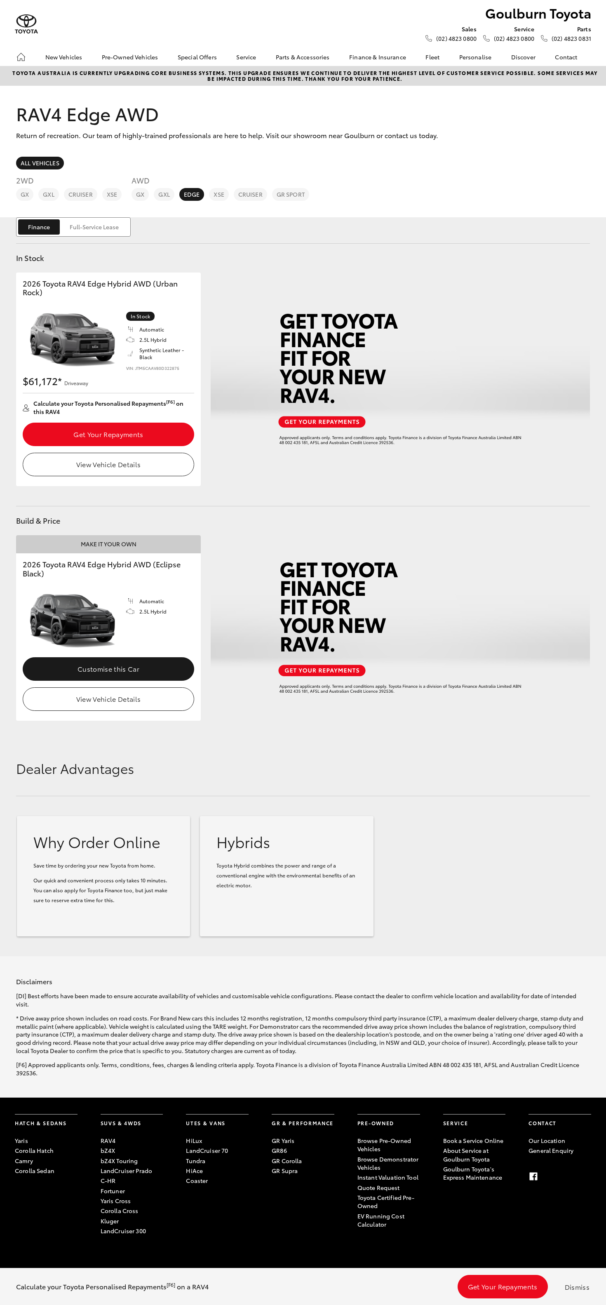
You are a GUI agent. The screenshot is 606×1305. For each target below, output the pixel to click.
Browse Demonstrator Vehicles (388, 1163)
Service (246, 57)
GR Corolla (287, 1161)
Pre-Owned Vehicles (130, 57)
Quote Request (378, 1187)
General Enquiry (550, 1150)
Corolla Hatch (34, 1150)
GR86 (279, 1150)
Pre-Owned (375, 1122)
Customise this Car (108, 668)
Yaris (21, 1140)
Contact (566, 57)
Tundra (195, 1161)
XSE (112, 194)
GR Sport (291, 194)
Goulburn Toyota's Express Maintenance (473, 1173)
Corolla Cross (120, 1210)
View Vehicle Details (108, 464)
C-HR (108, 1180)
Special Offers (197, 57)
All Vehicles (40, 163)
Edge (192, 194)
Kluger (110, 1221)
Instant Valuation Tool (387, 1177)
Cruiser (80, 194)
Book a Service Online (473, 1140)
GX (25, 194)
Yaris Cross (116, 1201)
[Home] (21, 57)
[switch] (73, 227)
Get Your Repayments (108, 434)
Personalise (475, 57)
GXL (48, 194)
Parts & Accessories (303, 57)
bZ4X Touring (119, 1161)
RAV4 (108, 1140)
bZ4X (108, 1150)
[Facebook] (533, 1176)
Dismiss (577, 1286)
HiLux (194, 1140)
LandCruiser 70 (207, 1150)
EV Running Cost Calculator (380, 1220)
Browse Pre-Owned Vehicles (384, 1144)
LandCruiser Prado (126, 1170)
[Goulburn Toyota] (26, 24)
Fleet (432, 57)
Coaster (197, 1180)
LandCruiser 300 (123, 1231)
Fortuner (113, 1191)
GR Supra (285, 1170)
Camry (24, 1161)
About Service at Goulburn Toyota (466, 1154)
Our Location (546, 1140)
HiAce (194, 1170)
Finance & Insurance (377, 57)
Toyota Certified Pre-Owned (385, 1201)
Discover (523, 57)
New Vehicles (63, 57)
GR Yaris (283, 1140)
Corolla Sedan (34, 1170)
